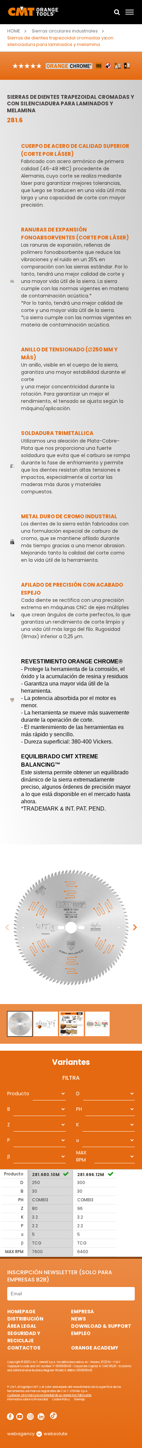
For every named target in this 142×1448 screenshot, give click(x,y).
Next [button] (135, 927)
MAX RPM (81, 1156)
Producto (18, 1093)
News (78, 1318)
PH (79, 1109)
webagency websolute (37, 1433)
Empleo (81, 1333)
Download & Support (101, 1326)
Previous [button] (6, 927)
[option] (71, 928)
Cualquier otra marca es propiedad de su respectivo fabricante (49, 1395)
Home (13, 31)
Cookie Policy (61, 1399)
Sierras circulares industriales (65, 31)
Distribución (25, 1318)
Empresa (82, 1311)
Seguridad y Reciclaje (23, 1337)
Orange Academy (94, 1347)
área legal (21, 1326)
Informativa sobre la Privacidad (27, 1399)
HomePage (21, 1311)
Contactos (23, 1347)
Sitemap (79, 1399)
